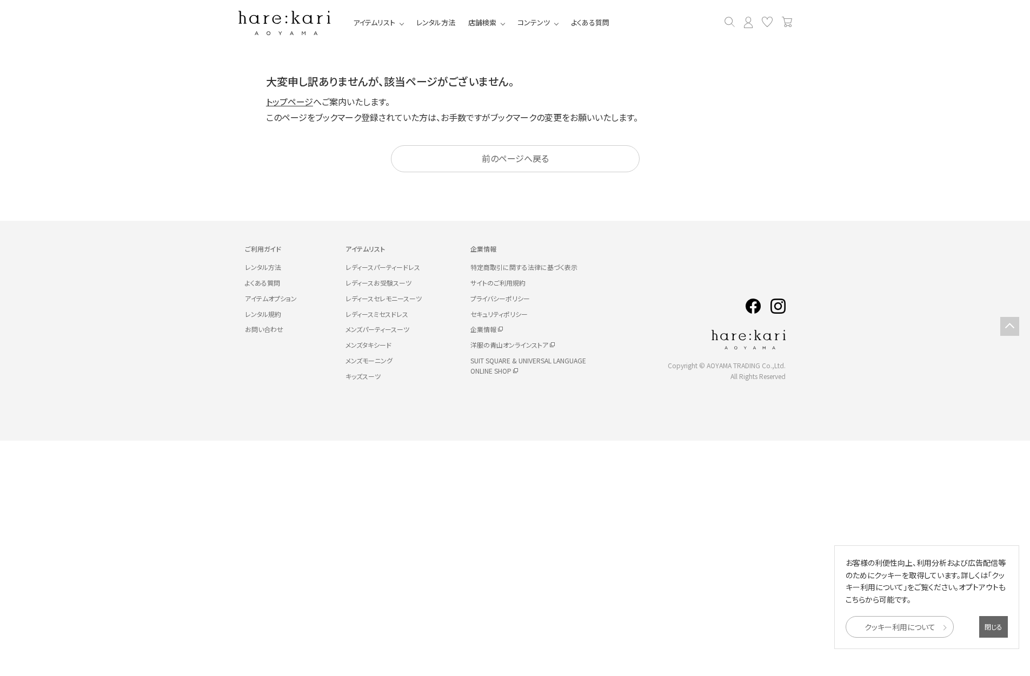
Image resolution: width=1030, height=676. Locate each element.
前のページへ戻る (515, 158)
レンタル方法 (435, 22)
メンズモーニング (369, 360)
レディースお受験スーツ (378, 282)
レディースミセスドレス (376, 314)
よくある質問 (590, 22)
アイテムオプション (271, 298)
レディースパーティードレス (382, 267)
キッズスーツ (363, 376)
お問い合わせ (264, 329)
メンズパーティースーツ (377, 329)
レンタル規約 (263, 314)
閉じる (993, 626)
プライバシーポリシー (500, 298)
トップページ (289, 101)
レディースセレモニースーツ (383, 298)
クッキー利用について (900, 626)
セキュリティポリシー (499, 314)
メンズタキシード (368, 344)
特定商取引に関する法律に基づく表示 (523, 267)
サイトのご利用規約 (498, 282)
